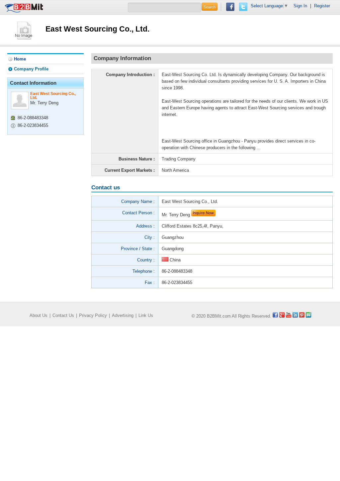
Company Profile (31, 68)
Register (322, 5)
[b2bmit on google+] (282, 316)
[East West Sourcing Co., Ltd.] (24, 30)
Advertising (122, 315)
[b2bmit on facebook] (275, 316)
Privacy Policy (93, 315)
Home (20, 58)
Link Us (145, 315)
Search (209, 6)
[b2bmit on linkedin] (295, 316)
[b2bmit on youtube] (288, 316)
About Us (38, 315)
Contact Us (63, 315)
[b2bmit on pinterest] (301, 316)
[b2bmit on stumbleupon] (308, 316)
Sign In (300, 5)
